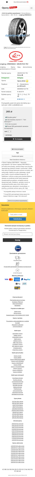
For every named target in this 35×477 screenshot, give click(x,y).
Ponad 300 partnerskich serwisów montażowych (17, 266)
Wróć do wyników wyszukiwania (11, 13)
